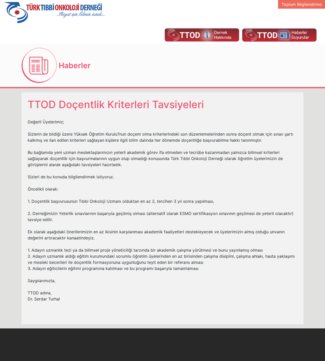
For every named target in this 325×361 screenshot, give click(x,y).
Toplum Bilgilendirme (302, 4)
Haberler (75, 65)
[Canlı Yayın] (202, 34)
